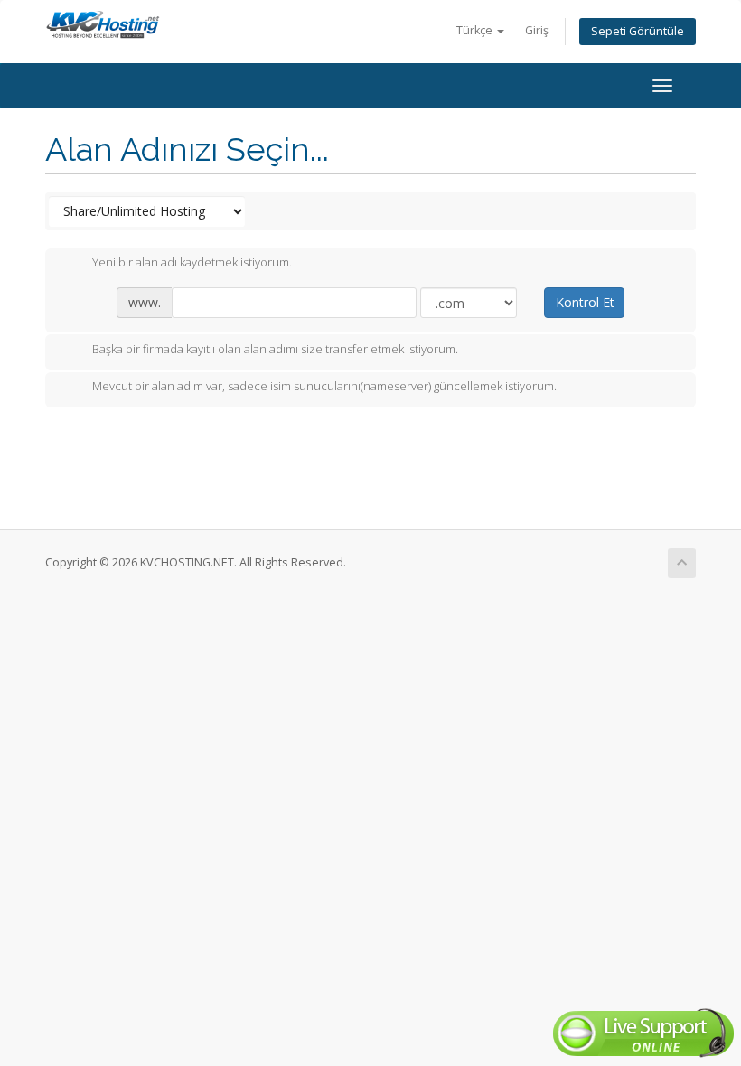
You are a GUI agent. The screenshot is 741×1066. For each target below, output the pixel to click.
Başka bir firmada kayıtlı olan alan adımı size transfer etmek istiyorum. (275, 349)
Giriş (537, 30)
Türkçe (475, 30)
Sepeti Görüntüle (637, 31)
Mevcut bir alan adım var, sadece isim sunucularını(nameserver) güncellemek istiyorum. (324, 387)
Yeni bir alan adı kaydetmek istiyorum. (192, 263)
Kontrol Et (585, 302)
